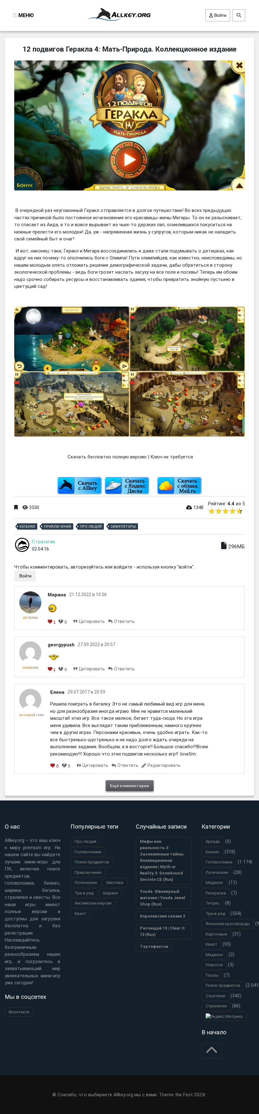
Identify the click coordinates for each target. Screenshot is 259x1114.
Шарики (110, 893)
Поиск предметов (92, 862)
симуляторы (123, 527)
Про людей (91, 527)
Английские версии (93, 903)
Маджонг (214, 882)
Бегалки (27, 527)
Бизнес (212, 852)
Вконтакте (19, 1012)
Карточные (216, 934)
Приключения (57, 527)
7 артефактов (154, 946)
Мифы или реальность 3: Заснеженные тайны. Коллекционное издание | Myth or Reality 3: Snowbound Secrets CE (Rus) (162, 860)
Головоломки (88, 852)
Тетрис (213, 903)
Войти (219, 15)
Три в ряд (84, 893)
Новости (214, 964)
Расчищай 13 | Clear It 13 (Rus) (162, 931)
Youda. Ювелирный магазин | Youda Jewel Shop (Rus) (162, 897)
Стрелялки (216, 1006)
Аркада (213, 841)
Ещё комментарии (129, 785)
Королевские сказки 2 (162, 916)
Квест (80, 913)
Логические (86, 882)
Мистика (114, 882)
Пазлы (212, 975)
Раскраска (216, 893)
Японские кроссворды (228, 923)
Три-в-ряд (215, 913)
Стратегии (43, 542)
